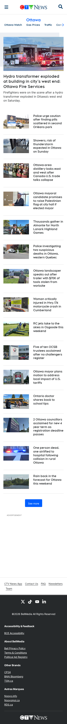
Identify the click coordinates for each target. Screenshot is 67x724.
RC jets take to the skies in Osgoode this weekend (48, 327)
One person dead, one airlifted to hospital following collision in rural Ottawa (46, 455)
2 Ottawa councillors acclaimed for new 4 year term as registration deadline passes (48, 427)
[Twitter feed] (23, 601)
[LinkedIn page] (44, 601)
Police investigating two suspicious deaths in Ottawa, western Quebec (47, 251)
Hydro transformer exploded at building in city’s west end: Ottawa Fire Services (31, 81)
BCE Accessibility (14, 633)
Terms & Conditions (15, 652)
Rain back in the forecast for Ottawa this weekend (47, 479)
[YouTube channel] (37, 601)
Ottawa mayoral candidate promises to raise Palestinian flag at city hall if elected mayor (47, 201)
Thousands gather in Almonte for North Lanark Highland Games (48, 227)
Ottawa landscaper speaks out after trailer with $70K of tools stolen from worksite (47, 278)
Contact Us (31, 583)
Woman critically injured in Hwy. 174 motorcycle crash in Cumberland (47, 304)
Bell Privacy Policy (15, 648)
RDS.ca (8, 704)
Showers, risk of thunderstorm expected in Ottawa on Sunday (47, 146)
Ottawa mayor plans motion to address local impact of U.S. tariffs (47, 377)
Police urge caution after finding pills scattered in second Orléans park (47, 121)
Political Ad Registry (16, 656)
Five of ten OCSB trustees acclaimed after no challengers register (47, 352)
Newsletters (56, 583)
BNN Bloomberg (13, 676)
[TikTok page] (30, 601)
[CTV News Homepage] (33, 7)
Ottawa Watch (13, 24)
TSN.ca (8, 680)
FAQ (43, 583)
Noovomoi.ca (12, 700)
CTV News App (13, 583)
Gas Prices (33, 24)
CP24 (7, 672)
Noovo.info (10, 695)
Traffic (48, 24)
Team (9, 588)
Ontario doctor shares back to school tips (44, 399)
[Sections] (6, 7)
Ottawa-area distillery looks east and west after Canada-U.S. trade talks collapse (47, 172)
